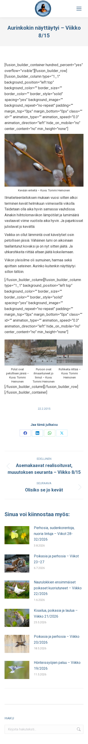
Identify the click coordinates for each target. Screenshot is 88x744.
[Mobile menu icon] (78, 8)
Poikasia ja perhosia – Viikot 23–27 (56, 559)
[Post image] (17, 535)
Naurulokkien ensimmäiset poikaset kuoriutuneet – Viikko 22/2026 (58, 588)
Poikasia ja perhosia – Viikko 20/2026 (56, 639)
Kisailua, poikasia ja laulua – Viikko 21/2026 (56, 613)
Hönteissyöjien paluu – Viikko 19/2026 (57, 665)
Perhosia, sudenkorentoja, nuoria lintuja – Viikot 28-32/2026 (54, 534)
